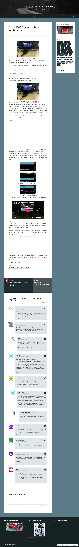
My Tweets (56, 522)
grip (62, 51)
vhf (64, 63)
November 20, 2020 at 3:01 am (22, 379)
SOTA (62, 61)
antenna (59, 44)
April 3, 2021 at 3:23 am (24, 413)
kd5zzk (70, 53)
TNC (58, 63)
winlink (70, 63)
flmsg (59, 51)
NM (58, 59)
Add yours (44, 302)
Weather (19, 16)
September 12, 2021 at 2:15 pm (22, 454)
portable (70, 59)
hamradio (65, 51)
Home (6, 16)
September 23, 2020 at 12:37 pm (22, 356)
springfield (66, 61)
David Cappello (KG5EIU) (39, 6)
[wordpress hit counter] (62, 70)
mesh (63, 57)
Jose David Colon (21, 377)
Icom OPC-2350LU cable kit (17, 102)
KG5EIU (18, 324)
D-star (37, 284)
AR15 (66, 44)
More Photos (31, 537)
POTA (59, 61)
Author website (13, 285)
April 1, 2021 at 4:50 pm (22, 393)
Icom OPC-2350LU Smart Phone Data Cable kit (20, 76)
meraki (59, 57)
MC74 (69, 55)
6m (58, 42)
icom (67, 53)
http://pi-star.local (43, 222)
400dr (65, 42)
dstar (59, 49)
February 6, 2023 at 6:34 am (21, 470)
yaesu (59, 65)
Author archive (11, 285)
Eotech (62, 49)
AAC (68, 42)
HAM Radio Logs (29, 16)
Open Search (74, 16)
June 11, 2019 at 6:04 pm (23, 339)
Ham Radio (38, 282)
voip (67, 63)
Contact (45, 16)
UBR (61, 63)
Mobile (70, 57)
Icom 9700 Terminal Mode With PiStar (25, 29)
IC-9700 (40, 284)
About (38, 16)
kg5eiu (59, 55)
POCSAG (65, 59)
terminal (47, 284)
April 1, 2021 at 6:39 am (21, 441)
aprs (63, 44)
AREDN (69, 44)
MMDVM (66, 57)
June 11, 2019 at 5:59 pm (21, 325)
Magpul (65, 55)
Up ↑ (74, 544)
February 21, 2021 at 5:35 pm (22, 426)
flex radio (69, 49)
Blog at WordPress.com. (10, 544)
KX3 (62, 55)
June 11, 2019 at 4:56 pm (21, 309)
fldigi (66, 49)
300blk (61, 42)
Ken (17, 308)
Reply (45, 308)
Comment (43, 506)
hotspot (59, 53)
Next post (38, 290)
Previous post (39, 288)
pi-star (44, 284)
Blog (12, 16)
